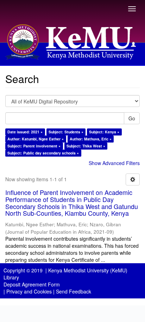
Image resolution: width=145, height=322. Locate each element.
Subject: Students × (66, 131)
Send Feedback (73, 291)
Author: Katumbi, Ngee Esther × (35, 138)
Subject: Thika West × (86, 146)
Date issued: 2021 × (25, 131)
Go (131, 118)
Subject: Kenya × (104, 131)
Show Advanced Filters (114, 162)
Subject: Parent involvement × (34, 146)
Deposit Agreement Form (32, 284)
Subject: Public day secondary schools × (43, 153)
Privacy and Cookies (29, 291)
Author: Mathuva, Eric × (91, 138)
